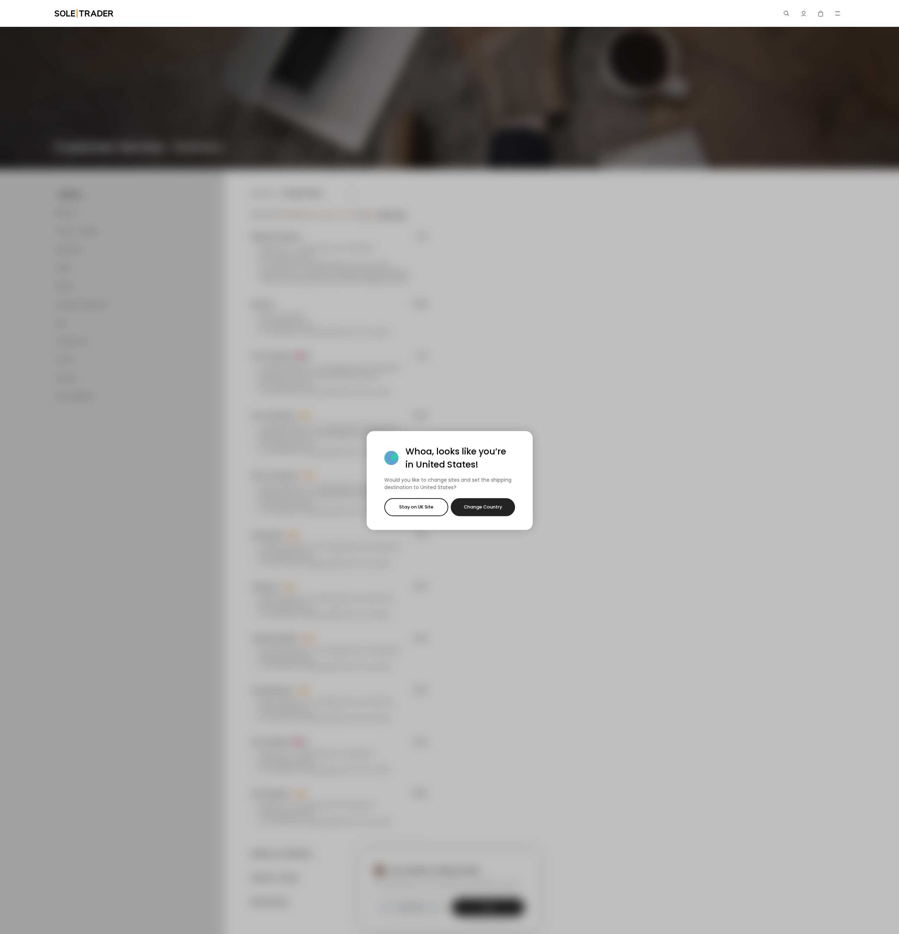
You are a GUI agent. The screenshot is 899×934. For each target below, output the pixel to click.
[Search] (787, 13)
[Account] (804, 13)
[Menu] (837, 13)
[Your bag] (821, 13)
